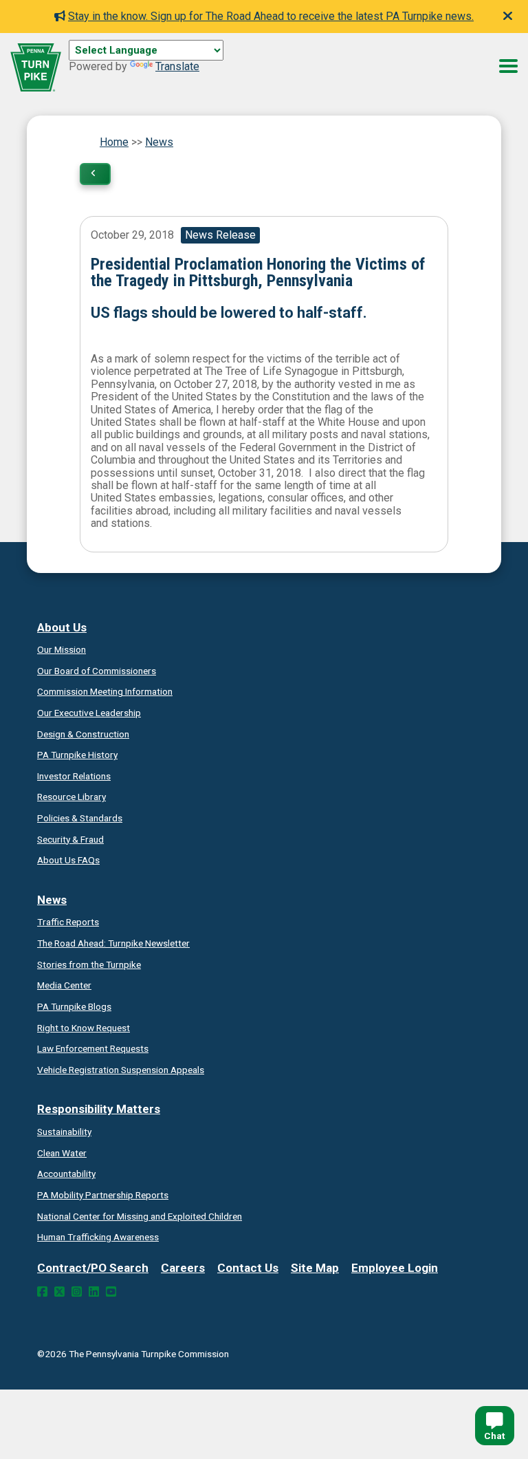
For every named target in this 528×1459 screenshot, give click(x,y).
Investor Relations (74, 775)
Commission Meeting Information (105, 691)
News (159, 142)
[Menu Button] (508, 66)
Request (83, 1027)
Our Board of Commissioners (96, 670)
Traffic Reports (68, 921)
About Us (62, 627)
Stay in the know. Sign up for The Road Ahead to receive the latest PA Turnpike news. (271, 16)
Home (114, 142)
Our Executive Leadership (89, 712)
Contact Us (247, 1268)
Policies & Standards (79, 817)
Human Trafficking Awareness (98, 1236)
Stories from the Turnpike (89, 964)
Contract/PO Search (92, 1268)
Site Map (315, 1268)
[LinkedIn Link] (94, 1292)
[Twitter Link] (59, 1292)
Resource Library (71, 796)
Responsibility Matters (98, 1109)
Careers (183, 1268)
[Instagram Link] (77, 1292)
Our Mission (61, 649)
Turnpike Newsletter (113, 943)
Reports (102, 1194)
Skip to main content (119, 65)
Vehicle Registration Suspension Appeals (120, 1069)
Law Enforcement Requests (92, 1048)
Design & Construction (83, 733)
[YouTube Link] (111, 1292)
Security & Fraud (70, 839)
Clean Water (62, 1152)
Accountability (66, 1173)
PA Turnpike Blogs (74, 1006)
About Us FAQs (68, 859)
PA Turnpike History (77, 754)
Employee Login (394, 1268)
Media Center (64, 985)
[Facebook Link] (42, 1292)
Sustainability (64, 1131)
